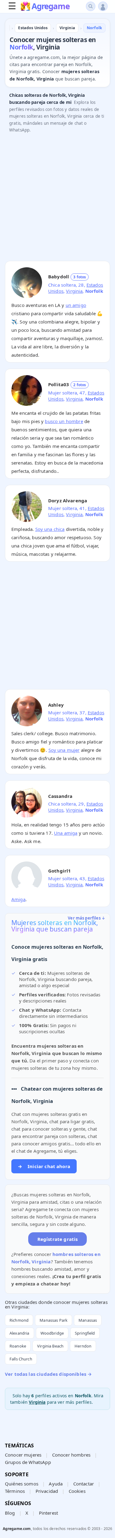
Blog (10, 1513)
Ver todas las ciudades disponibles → (48, 1374)
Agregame (50, 6)
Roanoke (18, 1346)
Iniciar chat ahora (44, 1166)
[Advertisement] (57, 198)
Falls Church (21, 1359)
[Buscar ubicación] (90, 6)
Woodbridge (52, 1333)
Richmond (19, 1320)
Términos (15, 1491)
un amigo (76, 305)
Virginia (74, 291)
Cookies (77, 1491)
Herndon (83, 1346)
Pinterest (48, 1513)
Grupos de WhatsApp (28, 1462)
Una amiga (65, 833)
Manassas (88, 1320)
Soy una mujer (64, 750)
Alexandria (19, 1333)
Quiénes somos (21, 1484)
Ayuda (56, 1484)
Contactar (83, 1484)
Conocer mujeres (23, 1455)
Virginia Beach (50, 1346)
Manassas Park (53, 1320)
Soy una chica (50, 529)
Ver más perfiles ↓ (86, 918)
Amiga (18, 899)
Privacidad (47, 1491)
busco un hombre (64, 421)
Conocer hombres (71, 1455)
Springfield (85, 1333)
